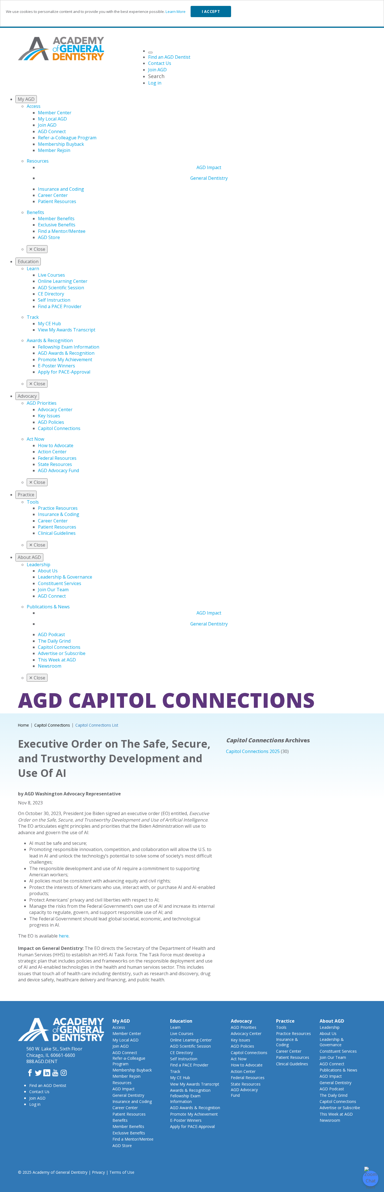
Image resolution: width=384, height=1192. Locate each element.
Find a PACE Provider (60, 306)
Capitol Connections (59, 428)
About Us (48, 571)
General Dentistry (209, 178)
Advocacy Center (55, 409)
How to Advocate (55, 445)
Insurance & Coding (58, 514)
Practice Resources (58, 508)
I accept (211, 11)
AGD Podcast (51, 634)
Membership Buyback (61, 144)
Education (181, 1021)
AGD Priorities (42, 403)
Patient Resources (57, 201)
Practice (285, 1021)
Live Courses (51, 275)
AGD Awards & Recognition (66, 353)
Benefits (35, 212)
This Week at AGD (57, 660)
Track (33, 317)
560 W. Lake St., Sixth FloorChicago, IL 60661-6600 (54, 1052)
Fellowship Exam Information (68, 347)
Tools (33, 502)
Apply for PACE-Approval (64, 372)
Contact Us (39, 1091)
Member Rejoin (54, 150)
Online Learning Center (62, 281)
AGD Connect (52, 131)
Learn (33, 268)
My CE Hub (49, 323)
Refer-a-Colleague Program (67, 138)
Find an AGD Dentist (47, 1085)
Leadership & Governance (65, 577)
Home (23, 725)
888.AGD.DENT (42, 1061)
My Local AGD (52, 119)
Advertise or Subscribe (61, 653)
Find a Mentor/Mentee (61, 231)
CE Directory (51, 294)
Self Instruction (54, 300)
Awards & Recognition (50, 340)
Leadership (38, 564)
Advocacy (241, 1021)
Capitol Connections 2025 (253, 751)
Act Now (35, 439)
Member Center (54, 113)
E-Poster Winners (56, 366)
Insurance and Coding (61, 189)
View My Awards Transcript (66, 330)
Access (33, 106)
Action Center (52, 452)
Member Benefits (56, 218)
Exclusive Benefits (56, 225)
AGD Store (49, 237)
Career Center (53, 195)
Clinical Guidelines (57, 533)
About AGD (332, 1021)
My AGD (121, 1021)
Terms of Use (121, 1172)
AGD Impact (208, 167)
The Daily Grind (54, 641)
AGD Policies (51, 422)
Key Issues (49, 416)
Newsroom (49, 666)
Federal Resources (57, 458)
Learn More (176, 11)
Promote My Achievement (65, 359)
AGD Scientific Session (61, 288)
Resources (38, 161)
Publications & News (48, 607)
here (64, 936)
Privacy (98, 1172)
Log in (34, 1104)
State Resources (55, 464)
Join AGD (47, 125)
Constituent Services (59, 583)
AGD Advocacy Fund (58, 470)
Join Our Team (53, 589)
